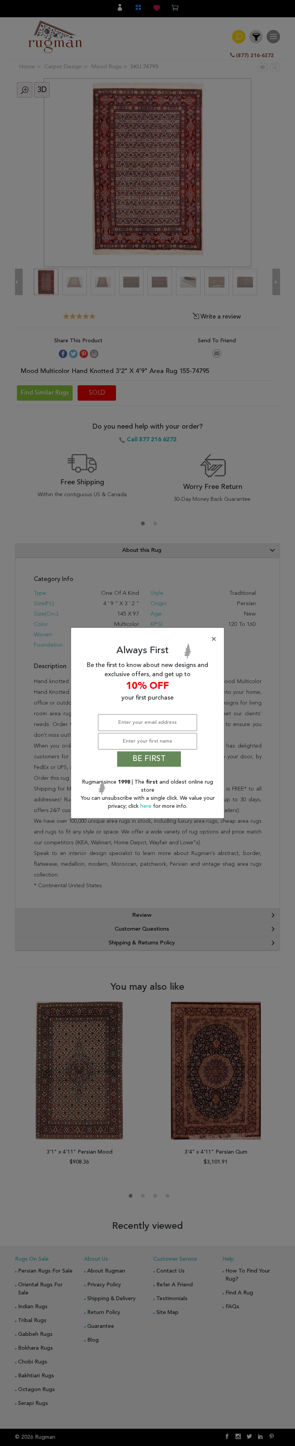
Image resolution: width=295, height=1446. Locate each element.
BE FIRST (149, 759)
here (146, 806)
